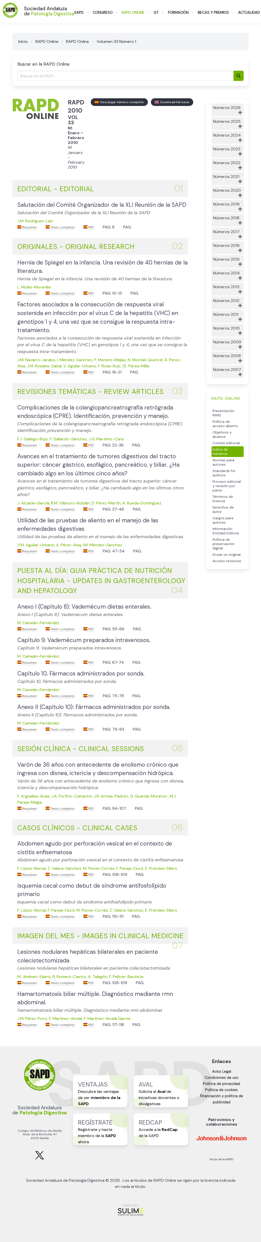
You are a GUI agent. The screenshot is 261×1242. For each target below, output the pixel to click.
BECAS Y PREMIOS (213, 12)
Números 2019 (226, 204)
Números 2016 (226, 245)
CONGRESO (103, 12)
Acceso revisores (227, 561)
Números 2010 (226, 328)
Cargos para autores (223, 520)
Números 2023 (226, 149)
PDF (90, 227)
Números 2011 (225, 314)
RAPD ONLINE (133, 12)
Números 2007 (227, 369)
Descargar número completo (121, 102)
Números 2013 (226, 287)
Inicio (23, 41)
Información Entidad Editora (226, 531)
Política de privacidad (221, 1083)
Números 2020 (227, 190)
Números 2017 (226, 231)
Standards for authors (224, 473)
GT (156, 12)
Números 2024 (227, 135)
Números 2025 (227, 121)
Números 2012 (226, 300)
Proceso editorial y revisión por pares (227, 485)
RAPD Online (46, 41)
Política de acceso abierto (225, 423)
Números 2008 (227, 355)
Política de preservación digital (223, 543)
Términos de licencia (223, 499)
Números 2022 (226, 162)
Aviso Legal (221, 1071)
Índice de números (220, 451)
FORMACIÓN (178, 12)
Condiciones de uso (222, 1077)
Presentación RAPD (223, 413)
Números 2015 (226, 259)
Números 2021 (226, 176)
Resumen (29, 227)
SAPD (79, 12)
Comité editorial (226, 443)
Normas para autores (223, 462)
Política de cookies (221, 1090)
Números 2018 (226, 218)
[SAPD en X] (39, 1158)
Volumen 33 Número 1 (116, 41)
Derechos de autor (223, 509)
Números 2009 (227, 342)
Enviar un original (227, 554)
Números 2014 (226, 273)
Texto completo (62, 227)
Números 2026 (227, 107)
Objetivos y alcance (222, 434)
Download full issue (174, 102)
